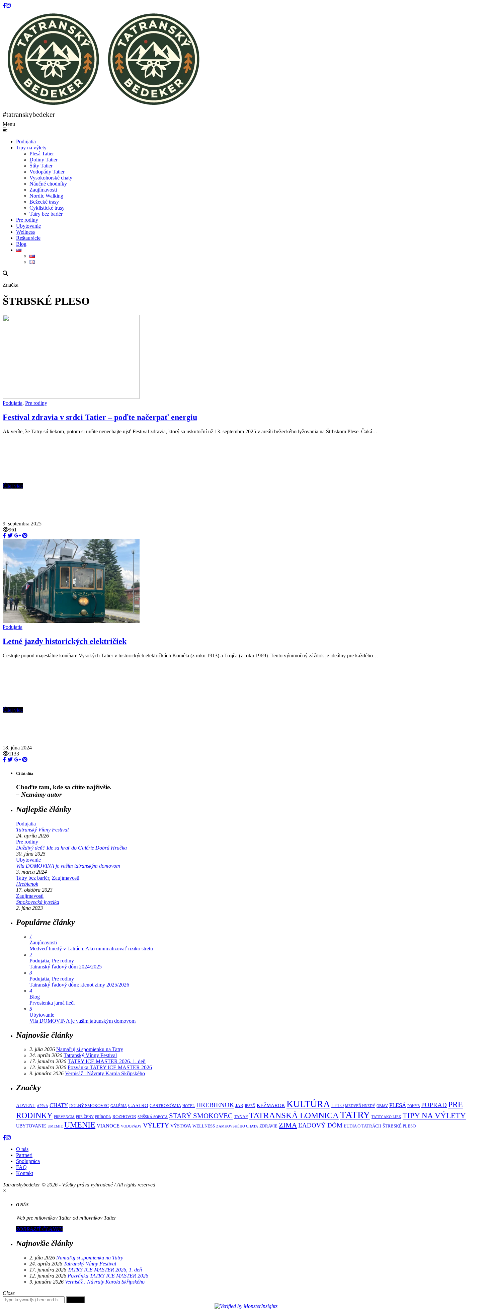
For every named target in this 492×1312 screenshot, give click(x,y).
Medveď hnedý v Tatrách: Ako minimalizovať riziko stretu (91, 948)
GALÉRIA (118, 1106)
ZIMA (288, 1125)
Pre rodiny (27, 220)
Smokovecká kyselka (37, 902)
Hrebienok (27, 884)
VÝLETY (156, 1125)
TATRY (355, 1114)
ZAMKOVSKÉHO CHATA (237, 1126)
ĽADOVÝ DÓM (320, 1125)
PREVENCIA (64, 1117)
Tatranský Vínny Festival (42, 829)
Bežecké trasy (44, 202)
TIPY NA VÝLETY (434, 1115)
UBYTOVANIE (31, 1125)
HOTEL (188, 1106)
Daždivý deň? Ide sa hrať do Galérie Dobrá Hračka (71, 848)
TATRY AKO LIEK (386, 1117)
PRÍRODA (103, 1117)
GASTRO (138, 1105)
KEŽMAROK (271, 1105)
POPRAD (434, 1104)
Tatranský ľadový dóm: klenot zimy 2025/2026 (79, 985)
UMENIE (79, 1124)
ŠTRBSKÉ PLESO (399, 1126)
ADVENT (25, 1105)
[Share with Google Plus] (17, 535)
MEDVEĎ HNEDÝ (360, 1106)
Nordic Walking (46, 196)
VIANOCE (108, 1125)
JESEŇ (250, 1106)
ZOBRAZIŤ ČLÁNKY (39, 1229)
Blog (21, 244)
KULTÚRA (308, 1104)
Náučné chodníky (48, 184)
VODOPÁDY (131, 1126)
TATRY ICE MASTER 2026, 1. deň (107, 1061)
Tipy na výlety (31, 147)
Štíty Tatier (41, 165)
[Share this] (4, 535)
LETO (337, 1105)
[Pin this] (24, 535)
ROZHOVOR (124, 1116)
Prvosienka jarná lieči (52, 1003)
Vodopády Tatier (47, 171)
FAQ (21, 1167)
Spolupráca (28, 1161)
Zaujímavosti (43, 190)
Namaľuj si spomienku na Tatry (89, 1049)
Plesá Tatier (41, 153)
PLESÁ (397, 1105)
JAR (239, 1105)
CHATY (59, 1105)
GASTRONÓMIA (165, 1105)
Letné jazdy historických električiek (65, 641)
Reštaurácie (28, 238)
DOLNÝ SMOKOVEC (89, 1105)
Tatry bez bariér (46, 214)
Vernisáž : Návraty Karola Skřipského (105, 1073)
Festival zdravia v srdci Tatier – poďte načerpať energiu (100, 417)
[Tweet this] (9, 535)
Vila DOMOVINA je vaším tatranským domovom (68, 866)
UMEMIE (55, 1126)
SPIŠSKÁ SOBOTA (153, 1117)
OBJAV (382, 1106)
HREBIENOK (215, 1104)
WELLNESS (203, 1126)
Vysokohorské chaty (50, 177)
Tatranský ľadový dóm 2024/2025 (65, 966)
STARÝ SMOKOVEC (201, 1115)
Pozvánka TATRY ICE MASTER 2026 (110, 1067)
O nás (22, 1149)
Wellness (25, 232)
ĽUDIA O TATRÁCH (362, 1126)
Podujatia (26, 141)
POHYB (413, 1106)
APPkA (42, 1106)
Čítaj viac (13, 486)
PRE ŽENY (85, 1117)
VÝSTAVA (180, 1125)
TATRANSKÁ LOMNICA (294, 1115)
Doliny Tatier (43, 159)
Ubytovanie (28, 226)
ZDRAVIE (268, 1126)
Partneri (24, 1155)
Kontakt (24, 1173)
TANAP (241, 1116)
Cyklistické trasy (47, 208)
